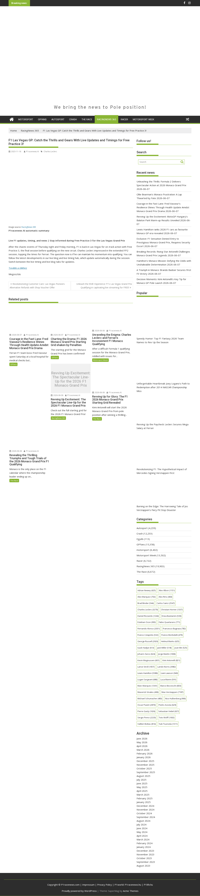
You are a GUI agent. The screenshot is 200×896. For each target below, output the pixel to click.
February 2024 (144, 843)
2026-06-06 (99, 330)
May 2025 (142, 787)
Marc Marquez (147, 685)
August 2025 (143, 775)
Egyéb (140, 539)
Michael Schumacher (150, 698)
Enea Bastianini (171, 616)
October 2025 (144, 768)
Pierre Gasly (146, 711)
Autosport (57, 119)
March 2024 (143, 839)
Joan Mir (181, 647)
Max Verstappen (172, 692)
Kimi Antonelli (171, 660)
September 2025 (146, 772)
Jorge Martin (166, 654)
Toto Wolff (166, 717)
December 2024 (145, 805)
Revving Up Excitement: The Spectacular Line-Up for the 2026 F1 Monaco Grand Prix (70, 379)
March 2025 (143, 794)
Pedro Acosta (167, 704)
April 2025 (142, 790)
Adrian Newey (147, 590)
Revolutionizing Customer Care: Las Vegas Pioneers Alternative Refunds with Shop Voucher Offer (37, 285)
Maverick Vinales (148, 692)
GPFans (42, 119)
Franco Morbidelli (171, 635)
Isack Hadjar (146, 647)
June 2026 (142, 738)
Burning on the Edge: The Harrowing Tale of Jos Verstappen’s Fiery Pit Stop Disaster (162, 508)
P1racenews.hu (133, 884)
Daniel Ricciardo (148, 616)
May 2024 (142, 832)
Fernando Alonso (149, 628)
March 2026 (143, 749)
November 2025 (145, 764)
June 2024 (142, 828)
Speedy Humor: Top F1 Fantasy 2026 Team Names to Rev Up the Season (160, 340)
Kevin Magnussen (148, 660)
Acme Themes (130, 890)
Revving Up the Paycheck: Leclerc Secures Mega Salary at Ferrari (162, 426)
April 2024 (142, 835)
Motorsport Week (143, 119)
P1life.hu (148, 884)
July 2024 (141, 824)
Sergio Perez (147, 717)
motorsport (25, 119)
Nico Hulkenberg (175, 698)
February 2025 (144, 798)
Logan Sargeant (147, 679)
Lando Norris (167, 666)
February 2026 (144, 753)
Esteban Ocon (147, 622)
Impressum (88, 884)
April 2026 (142, 746)
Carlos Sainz (166, 603)
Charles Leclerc (50, 151)
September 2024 (146, 817)
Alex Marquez (146, 596)
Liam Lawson (169, 673)
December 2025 (145, 761)
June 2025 (142, 783)
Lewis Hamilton (148, 673)
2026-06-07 (16, 335)
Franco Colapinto (148, 635)
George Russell (148, 641)
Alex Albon (167, 590)
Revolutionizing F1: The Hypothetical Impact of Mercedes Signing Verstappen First (162, 471)
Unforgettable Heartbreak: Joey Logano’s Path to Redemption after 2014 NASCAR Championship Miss (163, 387)
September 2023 (146, 861)
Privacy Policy (104, 884)
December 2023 (145, 850)
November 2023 (145, 854)
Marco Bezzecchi (170, 685)
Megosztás (15, 274)
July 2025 (141, 779)
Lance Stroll (146, 666)
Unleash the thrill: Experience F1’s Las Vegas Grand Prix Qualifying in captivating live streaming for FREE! (104, 285)
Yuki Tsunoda (168, 723)
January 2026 (144, 757)
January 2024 (144, 846)
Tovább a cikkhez (18, 267)
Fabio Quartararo (169, 622)
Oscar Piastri (146, 704)
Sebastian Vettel (168, 711)
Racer (124, 119)
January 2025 (144, 802)
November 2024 (145, 809)
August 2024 (143, 820)
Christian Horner (171, 609)
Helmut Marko (170, 641)
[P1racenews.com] (12, 119)
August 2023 (143, 865)
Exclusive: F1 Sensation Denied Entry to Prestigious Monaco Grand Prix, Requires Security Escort (163, 242)
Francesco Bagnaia (174, 628)
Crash (73, 119)
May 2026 (142, 742)
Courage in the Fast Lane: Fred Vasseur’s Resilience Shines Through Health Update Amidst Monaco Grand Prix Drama (163, 207)
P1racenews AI (32, 151)
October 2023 (144, 858)
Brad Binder (146, 603)
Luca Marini (168, 679)
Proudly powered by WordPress (79, 890)
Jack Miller (164, 647)
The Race (87, 119)
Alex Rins (165, 596)
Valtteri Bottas (147, 723)
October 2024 (144, 813)
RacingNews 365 (106, 119)
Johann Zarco (146, 654)
